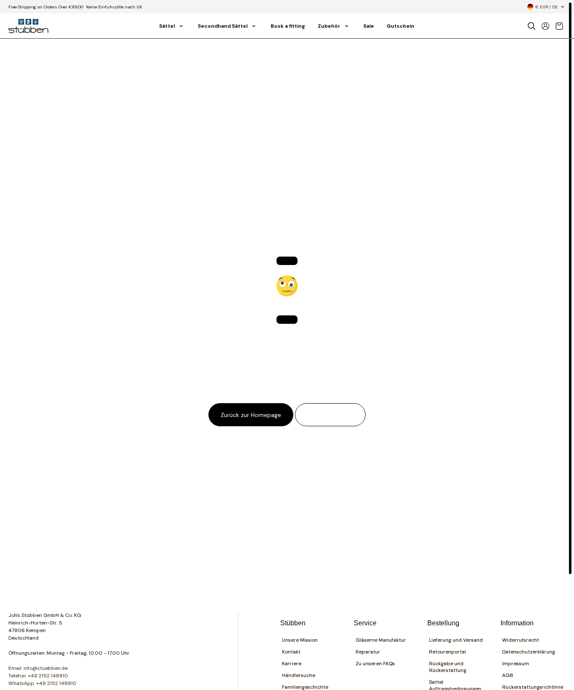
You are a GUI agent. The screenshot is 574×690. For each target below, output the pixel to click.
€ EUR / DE (546, 7)
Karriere (291, 663)
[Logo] (28, 26)
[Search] (531, 26)
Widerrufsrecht (520, 640)
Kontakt (291, 651)
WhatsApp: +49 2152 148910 (42, 683)
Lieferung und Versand (456, 640)
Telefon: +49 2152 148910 (38, 675)
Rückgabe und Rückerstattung (447, 667)
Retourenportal (447, 651)
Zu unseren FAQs (375, 663)
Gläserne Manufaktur (380, 640)
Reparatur (367, 651)
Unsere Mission (300, 640)
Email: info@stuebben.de (38, 668)
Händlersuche (298, 675)
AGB (507, 675)
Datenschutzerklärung (528, 651)
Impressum (515, 663)
